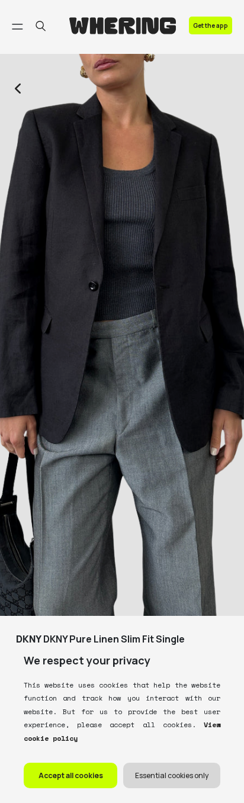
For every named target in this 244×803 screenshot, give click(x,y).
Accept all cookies (70, 775)
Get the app (210, 25)
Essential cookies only (171, 775)
